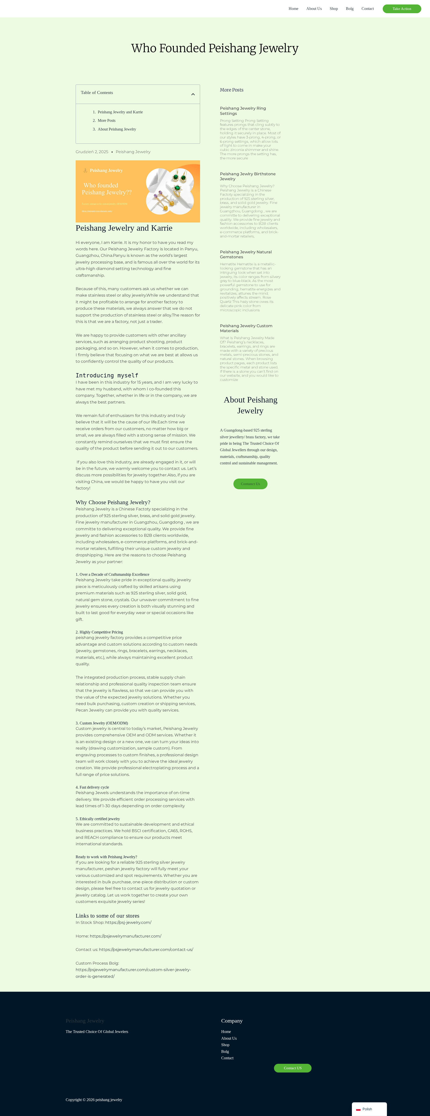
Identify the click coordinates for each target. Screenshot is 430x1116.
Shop (334, 8)
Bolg (350, 8)
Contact (368, 8)
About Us (314, 8)
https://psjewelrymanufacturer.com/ (125, 936)
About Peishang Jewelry (117, 129)
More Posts (106, 120)
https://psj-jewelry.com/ (128, 922)
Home (293, 8)
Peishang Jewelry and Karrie (120, 112)
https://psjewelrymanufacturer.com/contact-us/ (146, 949)
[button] (402, 8)
